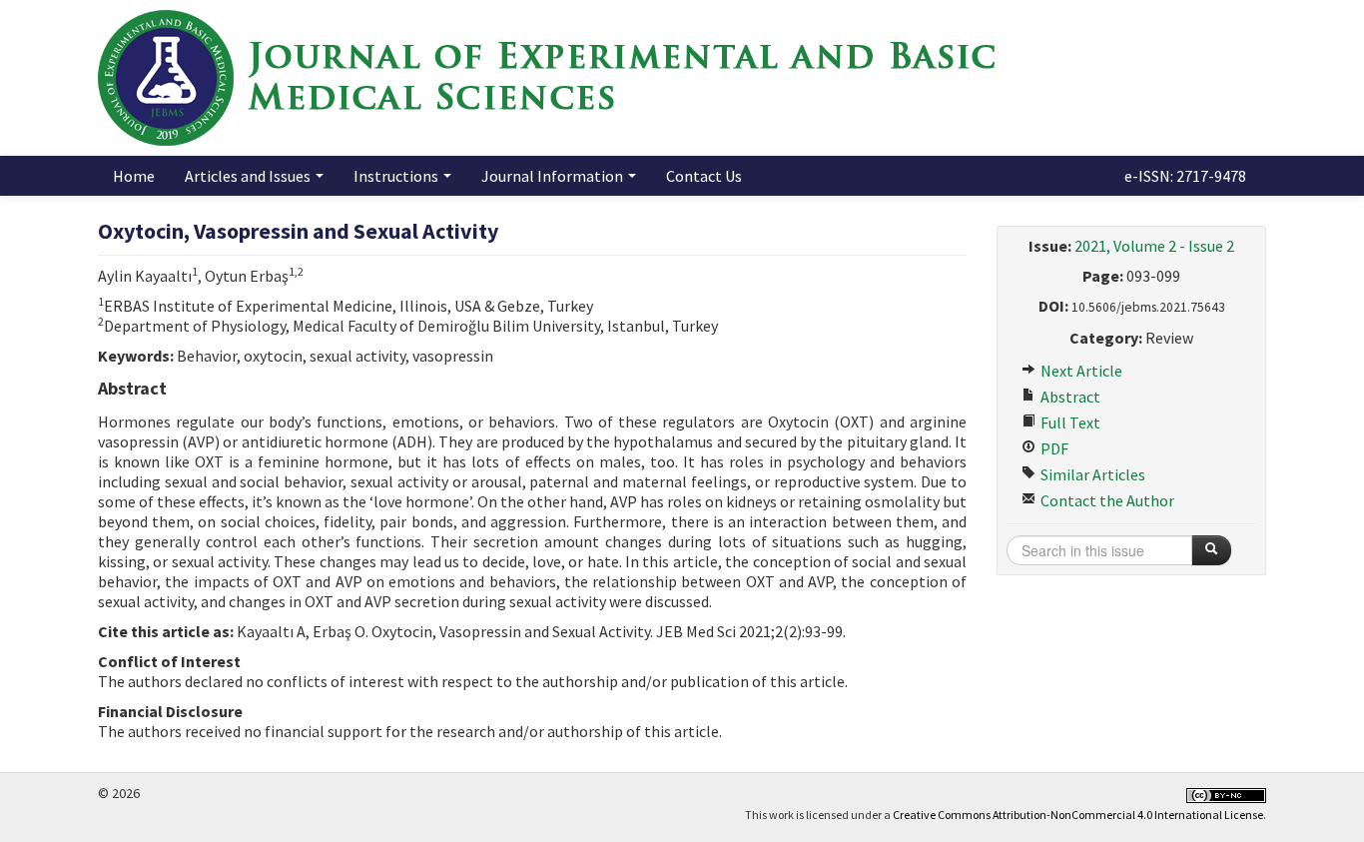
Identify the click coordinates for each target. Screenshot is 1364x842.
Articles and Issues (249, 176)
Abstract (1068, 397)
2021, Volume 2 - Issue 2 (1154, 246)
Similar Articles (1091, 474)
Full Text (1068, 422)
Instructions (397, 176)
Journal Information (553, 176)
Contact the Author (1105, 500)
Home (134, 176)
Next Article (1079, 371)
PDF (1052, 448)
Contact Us (704, 176)
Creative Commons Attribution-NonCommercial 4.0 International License (1078, 814)
